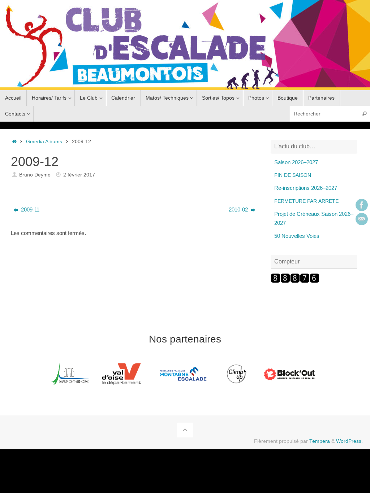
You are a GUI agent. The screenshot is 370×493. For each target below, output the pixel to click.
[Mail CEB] (362, 219)
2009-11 (29, 209)
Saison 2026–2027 (296, 162)
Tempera (319, 441)
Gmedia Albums (44, 141)
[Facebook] (362, 205)
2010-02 (239, 209)
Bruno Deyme (35, 175)
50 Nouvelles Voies (296, 236)
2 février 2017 (79, 175)
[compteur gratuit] (295, 281)
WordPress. (349, 441)
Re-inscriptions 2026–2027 (305, 188)
